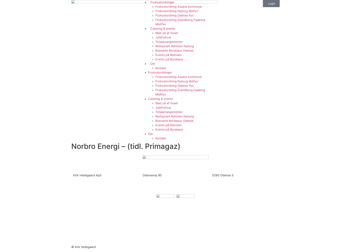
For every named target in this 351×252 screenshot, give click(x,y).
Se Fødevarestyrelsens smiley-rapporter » (102, 221)
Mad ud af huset (166, 33)
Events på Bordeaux (169, 59)
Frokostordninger (162, 2)
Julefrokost (163, 37)
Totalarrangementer (169, 42)
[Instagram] (190, 246)
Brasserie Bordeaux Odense (174, 50)
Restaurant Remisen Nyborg (174, 46)
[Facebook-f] (180, 246)
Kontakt (160, 68)
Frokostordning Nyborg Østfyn (176, 11)
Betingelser (80, 235)
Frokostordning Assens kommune (178, 6)
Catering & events (162, 28)
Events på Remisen (168, 55)
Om (152, 63)
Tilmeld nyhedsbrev (86, 228)
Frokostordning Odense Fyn (174, 15)
